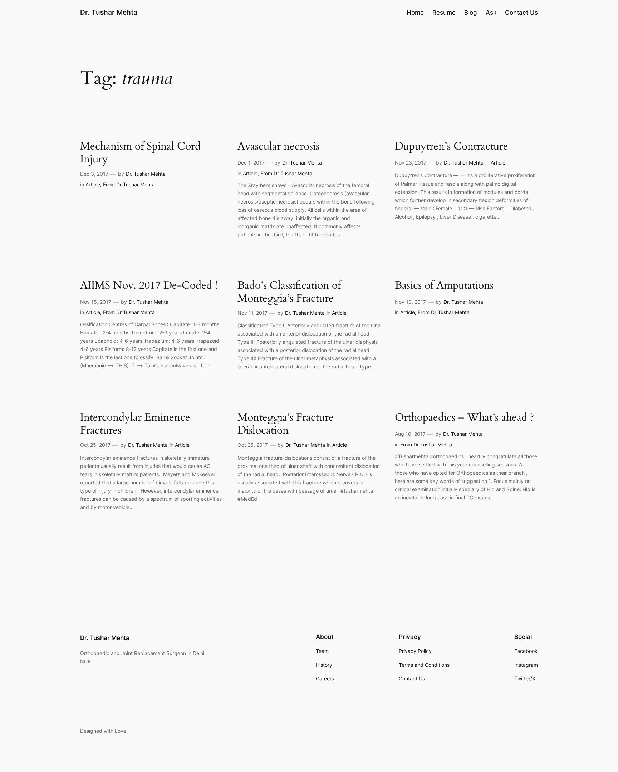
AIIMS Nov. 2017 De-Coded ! (148, 285)
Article (92, 184)
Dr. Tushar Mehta (108, 12)
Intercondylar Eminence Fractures (135, 424)
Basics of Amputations (444, 285)
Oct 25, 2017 (95, 445)
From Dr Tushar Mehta (129, 184)
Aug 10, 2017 (410, 434)
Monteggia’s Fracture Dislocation (285, 424)
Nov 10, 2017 (410, 302)
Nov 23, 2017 (410, 163)
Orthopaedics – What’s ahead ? (464, 417)
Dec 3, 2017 (94, 174)
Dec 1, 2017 (251, 163)
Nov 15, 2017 (95, 302)
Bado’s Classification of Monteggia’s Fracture (289, 292)
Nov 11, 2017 (252, 313)
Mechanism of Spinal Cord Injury (140, 153)
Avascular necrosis (278, 146)
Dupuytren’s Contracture (451, 146)
